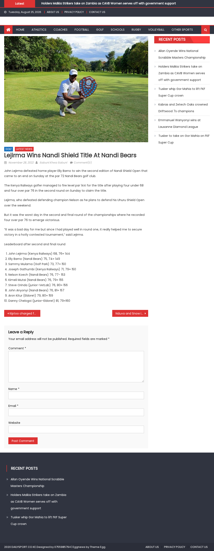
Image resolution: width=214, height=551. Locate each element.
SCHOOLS (118, 30)
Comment (17, 348)
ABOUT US (53, 12)
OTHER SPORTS (182, 30)
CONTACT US (97, 12)
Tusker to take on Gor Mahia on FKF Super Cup (184, 139)
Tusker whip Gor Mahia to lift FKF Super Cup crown (181, 92)
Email (13, 406)
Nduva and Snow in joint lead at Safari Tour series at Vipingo (132, 313)
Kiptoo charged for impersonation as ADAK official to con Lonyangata (25, 313)
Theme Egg (97, 547)
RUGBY (136, 30)
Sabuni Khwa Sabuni (53, 163)
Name (13, 389)
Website (14, 423)
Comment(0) (83, 163)
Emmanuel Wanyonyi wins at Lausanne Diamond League (179, 123)
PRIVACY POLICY (74, 12)
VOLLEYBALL (156, 30)
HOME (20, 30)
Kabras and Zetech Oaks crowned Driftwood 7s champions (183, 107)
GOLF (100, 30)
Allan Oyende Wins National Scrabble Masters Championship (182, 54)
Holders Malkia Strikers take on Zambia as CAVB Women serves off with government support (108, 3)
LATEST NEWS (24, 149)
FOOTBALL (82, 30)
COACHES (61, 30)
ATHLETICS (39, 30)
